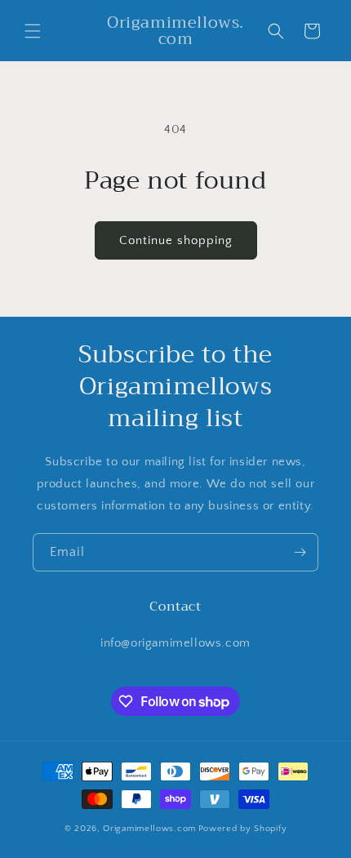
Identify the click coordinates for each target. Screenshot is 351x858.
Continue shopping (176, 240)
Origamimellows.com (149, 829)
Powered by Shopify (242, 829)
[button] (33, 31)
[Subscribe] (300, 552)
